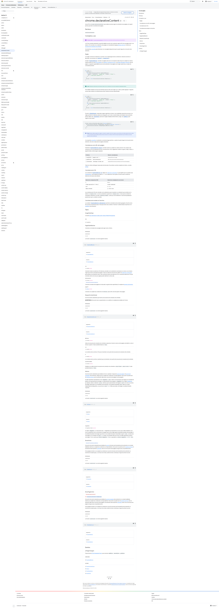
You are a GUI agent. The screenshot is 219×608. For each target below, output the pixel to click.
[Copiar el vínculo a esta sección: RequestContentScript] (98, 295)
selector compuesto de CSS (109, 62)
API (26, 5)
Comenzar (13, 7)
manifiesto (87, 206)
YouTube (153, 597)
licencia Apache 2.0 (92, 584)
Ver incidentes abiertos (21, 597)
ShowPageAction (90, 534)
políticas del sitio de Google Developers (118, 584)
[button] (7, 183)
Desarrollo (19, 7)
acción (98, 40)
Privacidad (24, 605)
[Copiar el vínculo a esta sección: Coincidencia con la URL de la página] (105, 145)
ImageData (129, 381)
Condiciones (19, 605)
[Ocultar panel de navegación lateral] (14, 606)
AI (31, 7)
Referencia (36, 7)
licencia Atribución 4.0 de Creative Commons (118, 583)
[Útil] (131, 17)
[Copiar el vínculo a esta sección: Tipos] (90, 210)
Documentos (20, 1)
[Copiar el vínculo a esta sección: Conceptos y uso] (97, 36)
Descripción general (5, 7)
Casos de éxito (29, 1)
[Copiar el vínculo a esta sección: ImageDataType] (95, 213)
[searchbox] (7, 11)
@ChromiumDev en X (155, 595)
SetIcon (88, 421)
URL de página (98, 62)
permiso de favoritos (128, 284)
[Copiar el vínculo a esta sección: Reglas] (90, 54)
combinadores (88, 174)
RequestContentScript (91, 326)
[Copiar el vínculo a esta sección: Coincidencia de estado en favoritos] (105, 200)
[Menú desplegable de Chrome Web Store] (56, 7)
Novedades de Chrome (42, 1)
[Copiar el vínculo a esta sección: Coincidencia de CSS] (97, 170)
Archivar (85, 599)
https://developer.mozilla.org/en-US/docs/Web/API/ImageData (102, 215)
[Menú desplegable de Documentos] (24, 1)
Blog (35, 1)
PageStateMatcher (90, 254)
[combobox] (195, 1)
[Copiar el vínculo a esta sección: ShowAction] (92, 440)
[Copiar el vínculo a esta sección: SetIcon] (90, 371)
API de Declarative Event (97, 553)
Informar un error (20, 595)
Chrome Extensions (11, 5)
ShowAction (89, 486)
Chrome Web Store (51, 7)
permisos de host (121, 45)
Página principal (88, 17)
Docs (2, 5)
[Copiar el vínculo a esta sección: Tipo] (88, 219)
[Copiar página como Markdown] (124, 21)
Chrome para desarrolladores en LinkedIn (159, 599)
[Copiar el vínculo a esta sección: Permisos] (92, 29)
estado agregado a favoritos (124, 62)
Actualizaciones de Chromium (89, 595)
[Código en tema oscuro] (131, 69)
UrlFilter (86, 166)
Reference (21, 5)
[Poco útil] (133, 17)
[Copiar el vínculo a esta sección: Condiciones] (91, 556)
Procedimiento (26, 7)
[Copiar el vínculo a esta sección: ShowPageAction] (95, 492)
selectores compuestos (112, 172)
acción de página (120, 374)
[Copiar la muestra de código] (133, 69)
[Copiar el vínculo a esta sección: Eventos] (91, 547)
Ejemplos (44, 7)
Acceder (216, 1)
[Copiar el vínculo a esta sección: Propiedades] (91, 231)
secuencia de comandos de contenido (93, 46)
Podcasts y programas (88, 600)
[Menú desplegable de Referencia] (39, 7)
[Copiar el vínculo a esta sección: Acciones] (90, 563)
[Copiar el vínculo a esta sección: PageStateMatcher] (96, 225)
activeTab (93, 49)
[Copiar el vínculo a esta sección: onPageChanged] (95, 551)
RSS (152, 600)
